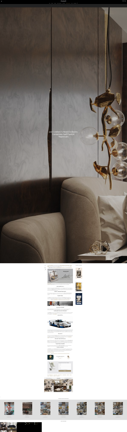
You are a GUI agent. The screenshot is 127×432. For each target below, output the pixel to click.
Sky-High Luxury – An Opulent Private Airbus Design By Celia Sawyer (61, 353)
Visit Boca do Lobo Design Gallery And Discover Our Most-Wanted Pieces (62, 267)
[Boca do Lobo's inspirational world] (63, 1)
